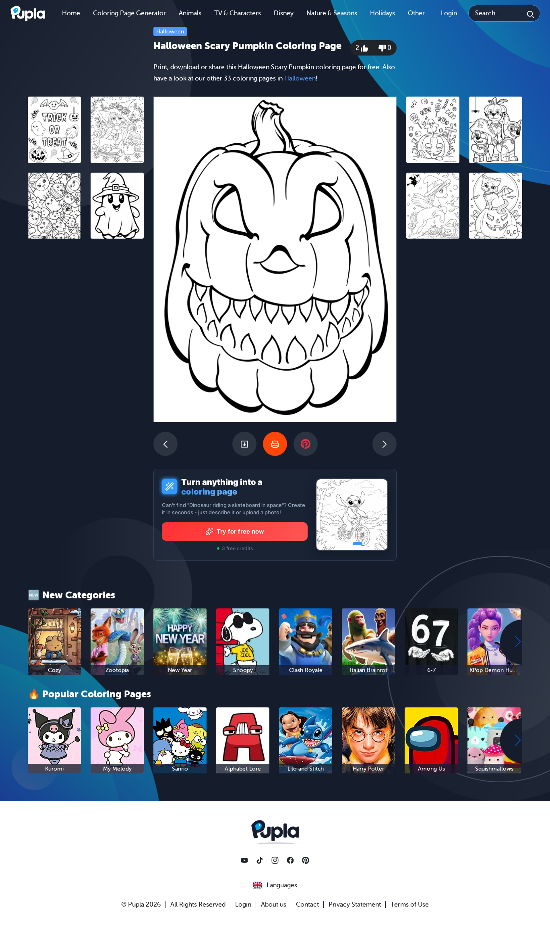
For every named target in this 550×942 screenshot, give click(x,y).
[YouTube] (244, 860)
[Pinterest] (305, 860)
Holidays (382, 13)
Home (71, 13)
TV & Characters (237, 13)
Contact (307, 904)
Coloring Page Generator (129, 13)
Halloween (170, 32)
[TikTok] (259, 860)
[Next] (384, 444)
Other (416, 13)
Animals (190, 13)
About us (273, 904)
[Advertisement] (86, 369)
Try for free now (240, 531)
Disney (284, 13)
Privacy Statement (355, 904)
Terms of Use (410, 904)
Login (449, 13)
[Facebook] (290, 860)
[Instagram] (275, 860)
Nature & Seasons (331, 13)
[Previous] (165, 444)
